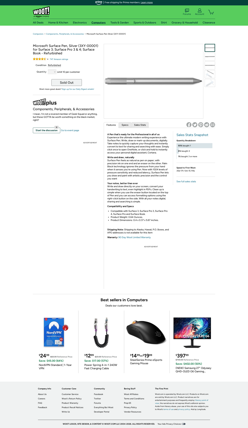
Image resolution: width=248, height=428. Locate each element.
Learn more (147, 2)
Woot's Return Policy (71, 398)
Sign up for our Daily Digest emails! (78, 89)
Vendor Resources (132, 412)
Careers (41, 398)
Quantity (41, 71)
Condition (41, 65)
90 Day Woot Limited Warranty (134, 237)
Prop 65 (127, 403)
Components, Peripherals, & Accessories (65, 34)
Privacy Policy (130, 407)
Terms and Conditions (134, 398)
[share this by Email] (212, 124)
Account (199, 14)
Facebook (98, 394)
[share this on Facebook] (188, 124)
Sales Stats (140, 125)
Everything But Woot (103, 407)
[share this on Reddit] (206, 124)
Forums (187, 14)
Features (111, 125)
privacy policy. (184, 409)
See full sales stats (186, 181)
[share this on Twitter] (194, 124)
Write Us (66, 412)
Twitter (97, 398)
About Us (42, 394)
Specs (125, 125)
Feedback (42, 407)
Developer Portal (101, 412)
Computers (38, 34)
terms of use (168, 409)
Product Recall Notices (72, 407)
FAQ (40, 403)
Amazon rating (59, 59)
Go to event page (70, 130)
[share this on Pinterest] (200, 124)
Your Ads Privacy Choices (169, 424)
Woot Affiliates (131, 394)
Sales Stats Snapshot (192, 135)
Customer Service (70, 394)
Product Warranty (70, 403)
